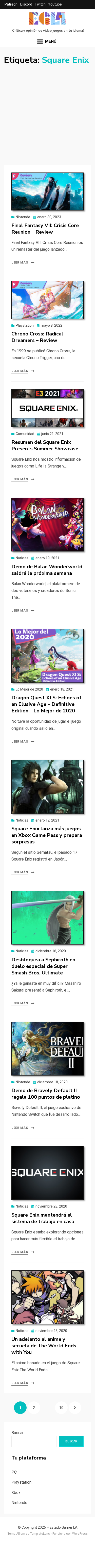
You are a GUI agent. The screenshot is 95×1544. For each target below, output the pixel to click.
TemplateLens (40, 1533)
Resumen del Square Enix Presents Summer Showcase (44, 445)
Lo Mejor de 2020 (29, 689)
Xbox (16, 1492)
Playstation (25, 325)
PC (14, 1472)
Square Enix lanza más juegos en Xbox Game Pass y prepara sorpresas (46, 835)
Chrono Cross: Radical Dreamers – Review (37, 337)
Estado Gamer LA (64, 1527)
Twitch (40, 4)
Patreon (11, 4)
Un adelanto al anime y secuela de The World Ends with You (43, 1346)
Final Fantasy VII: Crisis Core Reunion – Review (45, 228)
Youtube (55, 4)
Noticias (22, 558)
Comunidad (25, 434)
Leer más (19, 262)
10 (63, 1407)
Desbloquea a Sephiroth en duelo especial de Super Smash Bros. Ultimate (43, 966)
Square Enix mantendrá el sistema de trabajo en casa (42, 1218)
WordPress (80, 1533)
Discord (26, 4)
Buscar (17, 1432)
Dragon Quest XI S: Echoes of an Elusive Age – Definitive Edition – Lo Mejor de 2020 (46, 704)
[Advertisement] (47, 115)
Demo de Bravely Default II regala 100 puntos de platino (45, 1093)
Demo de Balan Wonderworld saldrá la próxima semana (46, 570)
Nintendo (23, 217)
